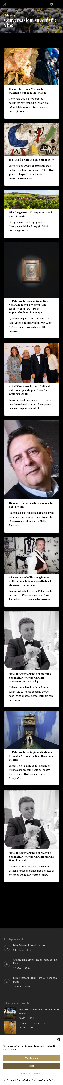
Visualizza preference (31, 1073)
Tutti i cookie (31, 1058)
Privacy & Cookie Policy (18, 1080)
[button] (58, 1039)
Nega (31, 1066)
